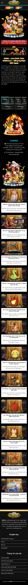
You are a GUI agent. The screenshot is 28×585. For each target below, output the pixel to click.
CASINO (5, 99)
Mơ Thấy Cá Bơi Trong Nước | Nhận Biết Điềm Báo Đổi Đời (14, 468)
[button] (2, 3)
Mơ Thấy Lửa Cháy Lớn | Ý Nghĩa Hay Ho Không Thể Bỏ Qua (14, 310)
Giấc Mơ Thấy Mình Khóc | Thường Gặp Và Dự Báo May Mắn (14, 363)
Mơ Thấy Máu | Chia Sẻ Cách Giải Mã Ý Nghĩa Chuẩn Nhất (14, 415)
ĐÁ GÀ (12, 100)
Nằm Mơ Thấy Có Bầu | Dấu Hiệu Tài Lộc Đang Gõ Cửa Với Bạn (14, 205)
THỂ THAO (20, 106)
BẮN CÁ (8, 106)
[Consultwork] (14, 2)
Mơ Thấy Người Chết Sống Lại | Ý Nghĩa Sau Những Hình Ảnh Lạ (14, 257)
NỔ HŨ (24, 100)
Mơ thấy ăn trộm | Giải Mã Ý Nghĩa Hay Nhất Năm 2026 (14, 389)
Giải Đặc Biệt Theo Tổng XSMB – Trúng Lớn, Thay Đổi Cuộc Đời (14, 494)
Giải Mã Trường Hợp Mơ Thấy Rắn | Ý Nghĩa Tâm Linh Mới (14, 284)
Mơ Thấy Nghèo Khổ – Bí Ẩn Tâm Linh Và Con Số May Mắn (14, 336)
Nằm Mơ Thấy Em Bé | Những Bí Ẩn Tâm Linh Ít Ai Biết (14, 442)
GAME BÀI (18, 100)
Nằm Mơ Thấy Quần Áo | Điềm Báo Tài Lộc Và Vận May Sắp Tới (14, 231)
